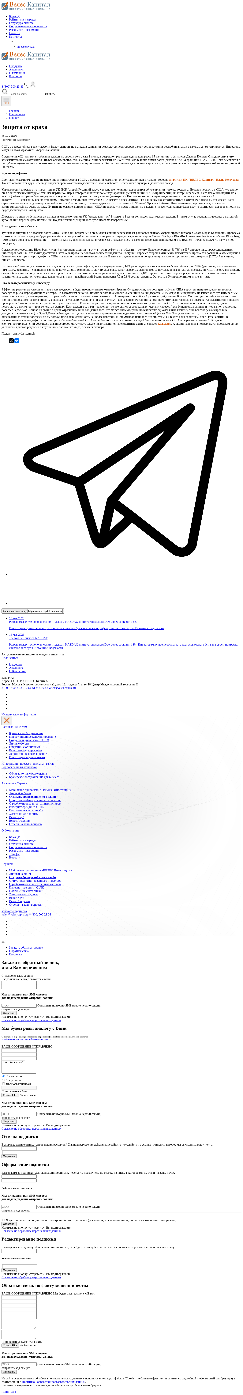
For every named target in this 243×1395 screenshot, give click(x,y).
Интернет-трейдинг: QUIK (26, 807)
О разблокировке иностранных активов (35, 803)
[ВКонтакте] (16, 340)
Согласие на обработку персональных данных (31, 1020)
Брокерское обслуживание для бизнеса (34, 777)
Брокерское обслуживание (26, 733)
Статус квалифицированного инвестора (35, 800)
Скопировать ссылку (15, 611)
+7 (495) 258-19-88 (36, 687)
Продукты (15, 66)
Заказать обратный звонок (26, 947)
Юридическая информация (19, 714)
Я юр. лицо (13, 1080)
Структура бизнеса (21, 23)
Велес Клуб (16, 817)
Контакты (15, 36)
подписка (20, 911)
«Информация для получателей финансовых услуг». (27, 1039)
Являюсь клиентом (18, 1084)
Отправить (9, 1013)
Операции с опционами (24, 747)
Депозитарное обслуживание (28, 753)
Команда (14, 16)
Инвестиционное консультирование (32, 736)
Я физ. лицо (14, 1076)
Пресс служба (26, 46)
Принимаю (9, 1391)
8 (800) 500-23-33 (13, 687)
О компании (17, 72)
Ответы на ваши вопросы (25, 824)
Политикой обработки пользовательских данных (53, 1381)
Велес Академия (19, 820)
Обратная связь (19, 951)
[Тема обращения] (13, 1061)
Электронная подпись (23, 813)
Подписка (15, 954)
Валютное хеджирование (25, 750)
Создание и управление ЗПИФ (29, 740)
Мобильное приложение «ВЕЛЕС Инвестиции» (40, 789)
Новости (14, 33)
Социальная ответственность (28, 26)
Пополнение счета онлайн (26, 810)
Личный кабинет (20, 793)
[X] (11, 340)
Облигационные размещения (28, 773)
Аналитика (16, 69)
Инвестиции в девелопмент (27, 757)
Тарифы (14, 854)
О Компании (17, 671)
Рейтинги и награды (22, 19)
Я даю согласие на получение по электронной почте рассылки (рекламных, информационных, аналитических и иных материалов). (91, 1220)
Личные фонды (19, 743)
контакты (8, 911)
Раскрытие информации (24, 29)
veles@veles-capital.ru (62, 687)
